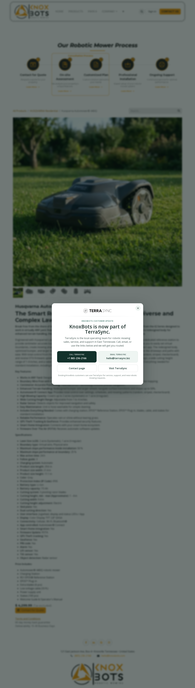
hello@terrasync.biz (118, 356)
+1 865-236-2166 (76, 356)
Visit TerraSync (118, 368)
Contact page (77, 368)
